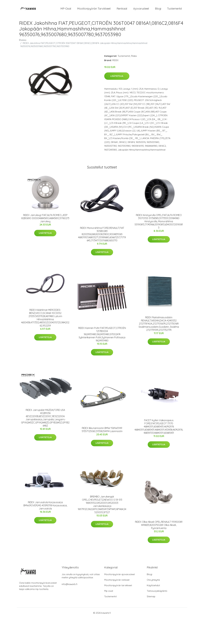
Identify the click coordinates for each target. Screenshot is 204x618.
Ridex (134, 56)
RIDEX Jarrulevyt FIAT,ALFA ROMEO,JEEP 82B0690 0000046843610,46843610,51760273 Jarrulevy (45, 218)
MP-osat (65, 8)
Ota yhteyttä (153, 579)
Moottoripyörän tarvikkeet (94, 8)
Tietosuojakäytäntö (157, 590)
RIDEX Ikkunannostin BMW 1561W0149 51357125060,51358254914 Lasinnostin (102, 430)
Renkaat (122, 8)
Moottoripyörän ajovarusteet (119, 574)
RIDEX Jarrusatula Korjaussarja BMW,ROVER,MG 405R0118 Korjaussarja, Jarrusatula (45, 505)
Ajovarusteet (141, 8)
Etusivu (22, 40)
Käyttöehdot (153, 585)
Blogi (158, 8)
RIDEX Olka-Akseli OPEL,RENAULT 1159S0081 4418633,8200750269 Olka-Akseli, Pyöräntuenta (158, 525)
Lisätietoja (116, 76)
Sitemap (151, 596)
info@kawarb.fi (69, 584)
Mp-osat (108, 590)
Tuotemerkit (174, 8)
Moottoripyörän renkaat (116, 579)
